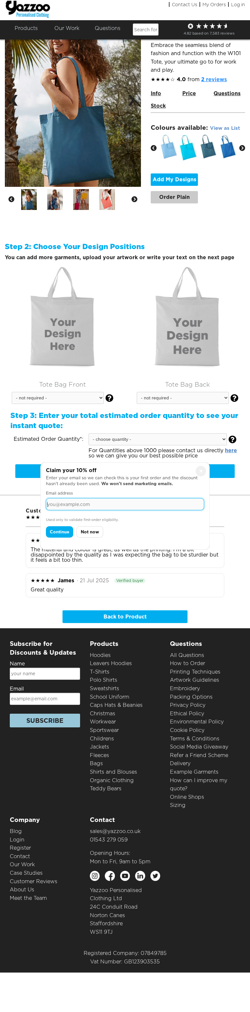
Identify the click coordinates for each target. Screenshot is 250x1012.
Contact (20, 856)
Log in (238, 4)
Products (26, 28)
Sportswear (104, 730)
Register (20, 848)
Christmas (102, 713)
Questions (107, 28)
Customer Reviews (33, 881)
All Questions (187, 655)
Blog (16, 831)
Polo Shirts (103, 680)
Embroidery (185, 688)
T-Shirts (99, 672)
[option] (34, 199)
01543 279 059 (109, 840)
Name (17, 664)
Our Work (22, 864)
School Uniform (109, 697)
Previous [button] (11, 199)
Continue (59, 531)
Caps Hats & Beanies (116, 705)
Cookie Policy (187, 730)
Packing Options (191, 697)
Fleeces (99, 755)
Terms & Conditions (194, 739)
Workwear (103, 722)
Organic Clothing (112, 780)
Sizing (178, 805)
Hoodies (100, 655)
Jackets (99, 747)
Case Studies (26, 873)
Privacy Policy (187, 705)
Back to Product (125, 617)
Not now (90, 531)
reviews (214, 79)
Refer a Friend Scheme (199, 755)
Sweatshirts (104, 688)
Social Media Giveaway (199, 747)
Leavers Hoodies (111, 663)
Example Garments (194, 772)
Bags (96, 763)
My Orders (214, 4)
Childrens (102, 739)
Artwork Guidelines (194, 680)
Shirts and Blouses (113, 772)
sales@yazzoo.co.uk (115, 831)
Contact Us (184, 4)
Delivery (180, 763)
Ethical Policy (187, 713)
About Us (22, 889)
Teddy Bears (105, 788)
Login (17, 840)
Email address (59, 493)
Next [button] (134, 199)
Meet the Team (28, 898)
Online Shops (187, 797)
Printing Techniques (195, 672)
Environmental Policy (197, 722)
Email (17, 689)
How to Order (187, 663)
